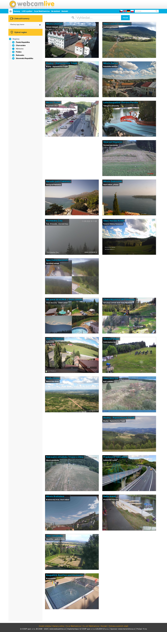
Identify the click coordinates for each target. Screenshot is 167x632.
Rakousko (20, 55)
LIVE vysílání (27, 11)
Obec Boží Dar (110, 378)
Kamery (17, 11)
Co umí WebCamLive (91, 626)
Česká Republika (23, 42)
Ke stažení (55, 11)
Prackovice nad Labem (115, 457)
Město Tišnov (53, 102)
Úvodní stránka (45, 626)
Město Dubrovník (112, 181)
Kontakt (65, 11)
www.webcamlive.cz (58, 629)
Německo (20, 49)
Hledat (125, 18)
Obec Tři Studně (55, 338)
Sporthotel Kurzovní (57, 260)
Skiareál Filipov (111, 338)
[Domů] (10, 11)
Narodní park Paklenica (58, 181)
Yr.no (145, 629)
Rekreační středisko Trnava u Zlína (64, 457)
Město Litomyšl (54, 23)
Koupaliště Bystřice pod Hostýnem (64, 575)
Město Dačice (110, 63)
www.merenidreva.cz (126, 629)
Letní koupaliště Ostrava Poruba (120, 102)
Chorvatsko (21, 45)
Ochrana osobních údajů (118, 626)
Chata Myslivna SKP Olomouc (119, 299)
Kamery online (58, 626)
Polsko (18, 52)
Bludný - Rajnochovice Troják (61, 63)
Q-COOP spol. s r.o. (87, 629)
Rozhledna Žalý (54, 220)
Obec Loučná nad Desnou (117, 23)
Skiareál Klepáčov (112, 142)
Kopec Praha (53, 378)
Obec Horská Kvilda (113, 220)
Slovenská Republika (24, 58)
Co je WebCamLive (42, 11)
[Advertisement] (132, 4)
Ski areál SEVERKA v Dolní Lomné (64, 299)
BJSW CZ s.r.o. (103, 629)
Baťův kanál (109, 496)
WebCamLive (31, 4)
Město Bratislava (55, 496)
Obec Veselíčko (54, 535)
